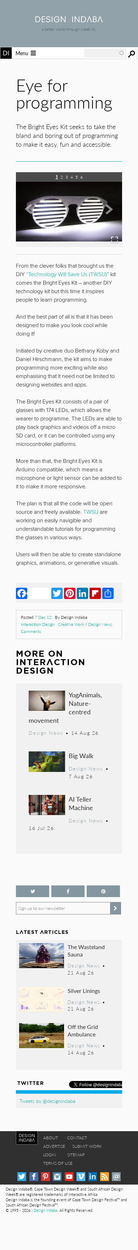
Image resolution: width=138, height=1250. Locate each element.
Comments (31, 631)
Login (49, 1155)
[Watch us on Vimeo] (80, 1176)
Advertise (54, 1146)
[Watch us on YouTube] (69, 1176)
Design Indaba (45, 1210)
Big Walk (81, 755)
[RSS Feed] (104, 1176)
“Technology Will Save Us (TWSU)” (67, 274)
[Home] (69, 20)
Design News (100, 624)
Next (106, 214)
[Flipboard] (95, 593)
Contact (77, 1138)
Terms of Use (58, 1163)
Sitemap (76, 1155)
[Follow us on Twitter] (32, 891)
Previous (32, 214)
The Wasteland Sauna (86, 951)
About (50, 1138)
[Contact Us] (116, 1176)
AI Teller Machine (81, 803)
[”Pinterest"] (103, 891)
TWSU (90, 512)
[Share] (108, 593)
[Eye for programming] (69, 245)
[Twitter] (57, 593)
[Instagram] (57, 1176)
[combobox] (104, 53)
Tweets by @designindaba (47, 1100)
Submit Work (87, 1146)
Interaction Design (38, 624)
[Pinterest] (69, 593)
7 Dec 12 (43, 617)
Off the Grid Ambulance (83, 1031)
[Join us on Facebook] (68, 891)
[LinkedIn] (82, 593)
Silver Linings (84, 991)
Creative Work (71, 624)
